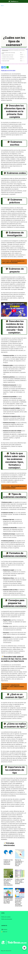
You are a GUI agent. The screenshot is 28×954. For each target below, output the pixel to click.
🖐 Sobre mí (4, 931)
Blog (2, 5)
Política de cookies (5, 916)
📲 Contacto (4, 929)
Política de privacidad (6, 919)
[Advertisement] (14, 21)
